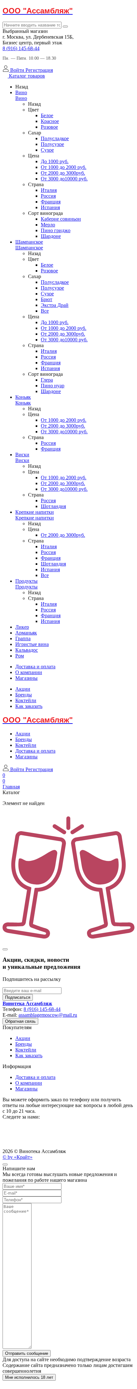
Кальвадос (26, 650)
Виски (22, 454)
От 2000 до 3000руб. (63, 173)
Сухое (47, 150)
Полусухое (52, 144)
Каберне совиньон (61, 219)
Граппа (23, 638)
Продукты (26, 581)
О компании (28, 672)
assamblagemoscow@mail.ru (47, 1015)
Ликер (22, 627)
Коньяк (23, 397)
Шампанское (29, 242)
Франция (51, 201)
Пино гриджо (55, 230)
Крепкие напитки (34, 512)
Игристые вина (32, 644)
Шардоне (51, 236)
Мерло (48, 224)
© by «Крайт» (17, 1157)
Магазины (26, 678)
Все (45, 311)
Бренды (23, 694)
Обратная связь (20, 1021)
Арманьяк (26, 632)
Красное (50, 121)
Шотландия (53, 506)
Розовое (49, 127)
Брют (46, 299)
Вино (21, 92)
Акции (22, 689)
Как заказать (28, 706)
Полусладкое (55, 138)
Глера (47, 380)
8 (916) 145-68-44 (21, 48)
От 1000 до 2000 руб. (63, 167)
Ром (19, 655)
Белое (47, 115)
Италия (49, 190)
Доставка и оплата (35, 666)
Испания (50, 207)
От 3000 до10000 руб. (64, 178)
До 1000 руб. (54, 161)
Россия (48, 196)
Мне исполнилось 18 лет (29, 1377)
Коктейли (25, 700)
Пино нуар (52, 385)
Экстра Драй (54, 305)
